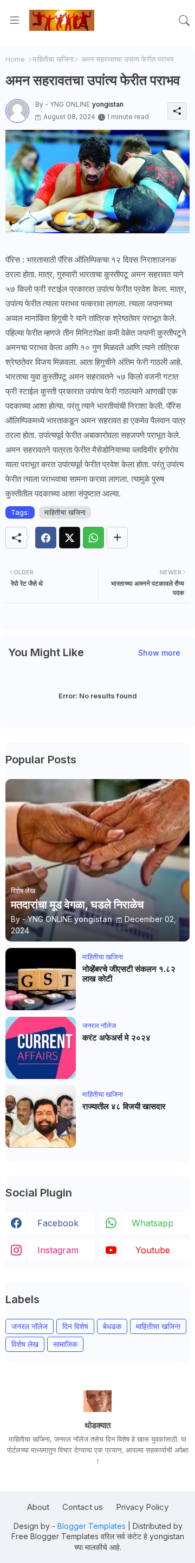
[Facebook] (45, 537)
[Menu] (14, 20)
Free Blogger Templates (55, 1536)
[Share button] (117, 537)
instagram (58, 1250)
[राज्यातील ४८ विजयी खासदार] (40, 1116)
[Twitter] (69, 537)
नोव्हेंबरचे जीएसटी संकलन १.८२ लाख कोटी (129, 974)
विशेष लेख (24, 1344)
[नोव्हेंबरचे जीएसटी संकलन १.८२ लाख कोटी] (40, 979)
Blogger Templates (91, 1526)
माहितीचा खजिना (53, 59)
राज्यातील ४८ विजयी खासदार (124, 1106)
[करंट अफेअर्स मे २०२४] (40, 1048)
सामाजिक (65, 1344)
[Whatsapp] (93, 537)
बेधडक (112, 1326)
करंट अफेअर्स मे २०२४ (116, 1038)
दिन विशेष (75, 1326)
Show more (159, 652)
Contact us (82, 1507)
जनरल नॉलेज (29, 1326)
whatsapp (152, 1223)
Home (15, 59)
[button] (184, 20)
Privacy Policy (142, 1507)
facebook (58, 1223)
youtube (152, 1250)
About (38, 1507)
